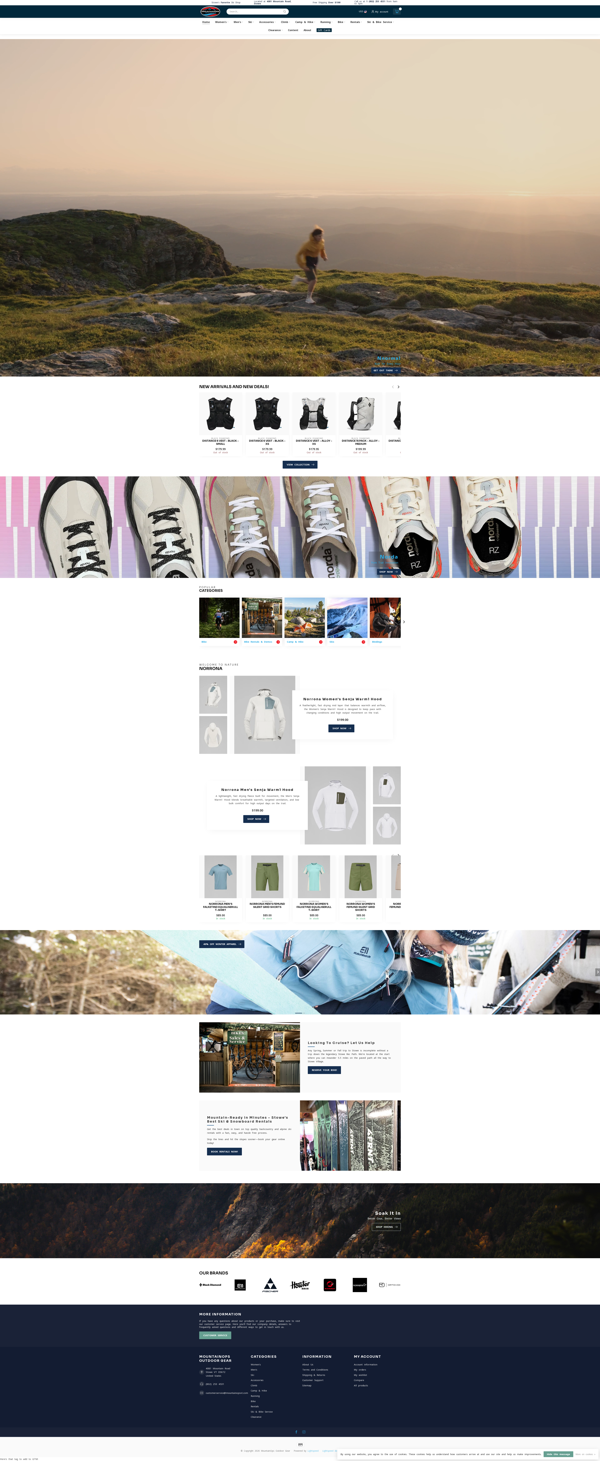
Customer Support (312, 1380)
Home (206, 22)
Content (293, 30)
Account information (365, 1364)
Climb (284, 22)
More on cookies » (585, 1454)
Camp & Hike (304, 22)
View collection (298, 464)
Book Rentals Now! (224, 1151)
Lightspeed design (331, 1451)
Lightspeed (313, 1451)
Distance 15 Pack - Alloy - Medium (361, 442)
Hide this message (558, 1454)
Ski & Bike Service (379, 22)
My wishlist (360, 1375)
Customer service (215, 1335)
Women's (221, 22)
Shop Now (339, 728)
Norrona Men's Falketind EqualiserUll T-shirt (220, 907)
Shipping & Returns (313, 1375)
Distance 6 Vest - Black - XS (267, 442)
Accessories (266, 22)
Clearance (274, 30)
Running (325, 22)
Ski (250, 22)
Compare (359, 1380)
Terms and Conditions (315, 1370)
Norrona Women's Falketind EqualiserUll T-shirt (314, 907)
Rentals (355, 22)
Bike (340, 22)
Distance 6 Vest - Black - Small (220, 442)
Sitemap (306, 1385)
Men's (237, 22)
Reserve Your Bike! (324, 1070)
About (307, 30)
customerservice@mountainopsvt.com (227, 1393)
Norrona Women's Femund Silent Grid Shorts (361, 907)
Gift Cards (324, 30)
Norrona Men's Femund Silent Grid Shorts (267, 905)
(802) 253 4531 (215, 1384)
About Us (307, 1364)
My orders (360, 1370)
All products (361, 1385)
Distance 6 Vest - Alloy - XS (314, 442)
